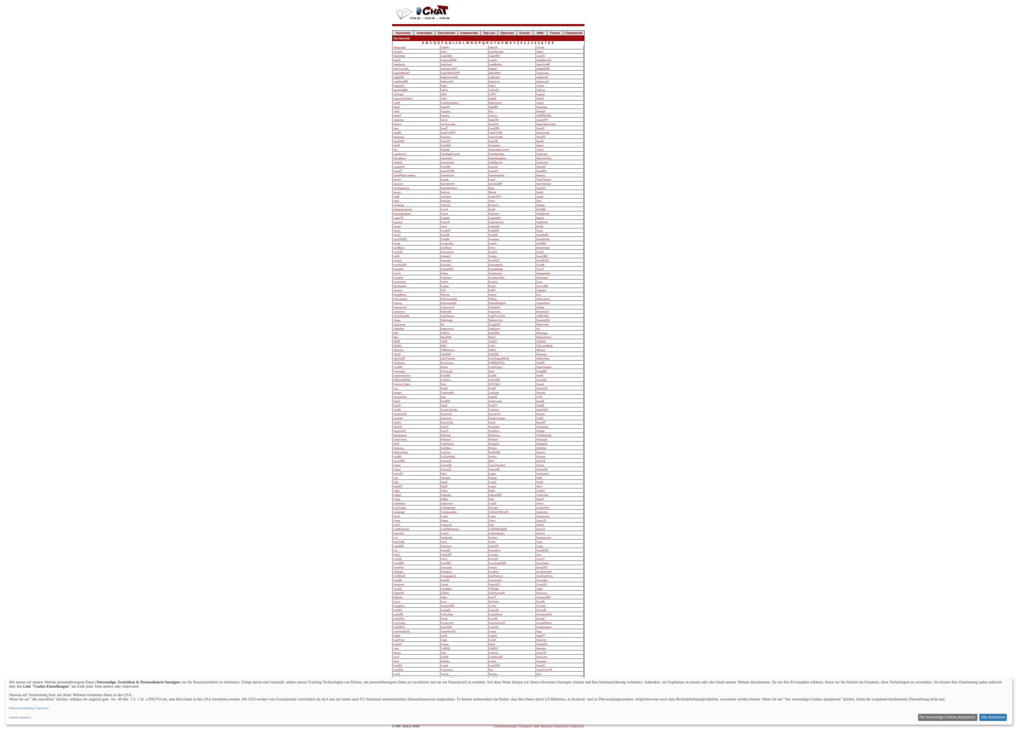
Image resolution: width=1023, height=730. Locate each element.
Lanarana (398, 120)
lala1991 (493, 107)
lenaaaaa (494, 239)
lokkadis (445, 478)
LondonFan (543, 507)
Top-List (489, 33)
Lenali (396, 243)
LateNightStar (496, 154)
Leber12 (445, 205)
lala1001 (445, 107)
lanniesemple (448, 124)
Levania (493, 282)
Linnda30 (542, 380)
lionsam (541, 392)
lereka (444, 273)
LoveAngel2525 (497, 563)
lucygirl (541, 618)
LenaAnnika (543, 239)
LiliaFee (445, 333)
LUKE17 (493, 648)
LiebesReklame (497, 303)
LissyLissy (543, 426)
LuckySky (398, 618)
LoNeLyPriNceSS (498, 512)
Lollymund (446, 503)
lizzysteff (446, 461)
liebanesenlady (449, 299)
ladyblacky (399, 64)
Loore (492, 520)
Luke (396, 648)
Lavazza (398, 183)
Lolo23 (492, 503)
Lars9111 (446, 145)
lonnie (396, 516)
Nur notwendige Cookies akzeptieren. (947, 717)
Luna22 (541, 665)
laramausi (398, 137)
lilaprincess (447, 328)
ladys (444, 85)
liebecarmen (543, 299)
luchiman (494, 601)
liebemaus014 (448, 303)
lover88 (397, 580)
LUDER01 (399, 627)
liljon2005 (446, 337)
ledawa (541, 205)
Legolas (445, 218)
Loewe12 (446, 469)
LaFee (444, 90)
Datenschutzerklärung (21, 708)
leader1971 (495, 196)
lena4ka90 (542, 235)
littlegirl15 (542, 444)
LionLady (494, 392)
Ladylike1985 (400, 81)
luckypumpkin (544, 614)
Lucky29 (493, 610)
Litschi (444, 431)
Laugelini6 (398, 166)
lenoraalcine (447, 252)
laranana (445, 137)
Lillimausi (398, 350)
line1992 (445, 375)
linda (491, 371)
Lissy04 (397, 426)
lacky (444, 51)
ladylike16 (542, 77)
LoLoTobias (399, 507)
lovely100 (542, 567)
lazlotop (445, 192)
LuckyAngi (447, 614)
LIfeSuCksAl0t (401, 316)
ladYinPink (495, 73)
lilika (395, 337)
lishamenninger (497, 418)
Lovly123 (542, 584)
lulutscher (542, 657)
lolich (539, 486)
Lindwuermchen (402, 375)
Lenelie (493, 243)
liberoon (445, 294)
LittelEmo (494, 431)
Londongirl (399, 512)
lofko (443, 473)
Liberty (493, 294)
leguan (540, 218)
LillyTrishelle (448, 358)
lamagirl (541, 111)
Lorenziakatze (497, 533)
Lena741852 (400, 239)
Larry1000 (398, 141)
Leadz (540, 196)
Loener (397, 465)
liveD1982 (494, 452)
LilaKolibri (398, 328)
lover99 (445, 580)
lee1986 (541, 209)
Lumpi (492, 661)
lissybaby (494, 426)
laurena (541, 175)
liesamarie (494, 311)
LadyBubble (495, 64)
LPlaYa (445, 593)
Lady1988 (446, 56)
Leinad (397, 226)
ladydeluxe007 (449, 68)
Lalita (396, 111)
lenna (492, 247)
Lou (395, 550)
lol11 (395, 482)
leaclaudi (446, 196)
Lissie (492, 422)
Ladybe (493, 60)
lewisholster (400, 286)
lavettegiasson (401, 188)
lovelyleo (494, 571)
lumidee (445, 661)
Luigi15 (493, 635)
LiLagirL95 (494, 324)
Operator (507, 33)
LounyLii (493, 554)
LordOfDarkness (450, 529)
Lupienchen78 (544, 669)
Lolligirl (397, 495)
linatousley (399, 371)
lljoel (491, 461)
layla (491, 188)
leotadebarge (496, 269)
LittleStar (542, 448)
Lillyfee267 (399, 358)
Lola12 (492, 482)
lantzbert (494, 124)
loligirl (396, 490)
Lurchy (445, 674)
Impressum (577, 726)
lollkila (444, 499)
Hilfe (540, 33)
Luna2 (444, 665)
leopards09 (447, 269)
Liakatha (541, 290)
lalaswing (542, 107)
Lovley (444, 584)
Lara (395, 128)
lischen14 (446, 414)
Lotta (444, 542)
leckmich (494, 205)
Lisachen (494, 409)
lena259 (493, 235)
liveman (541, 452)
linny (443, 384)
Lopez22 (541, 520)
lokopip (493, 478)
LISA (539, 397)
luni (491, 669)
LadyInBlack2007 (450, 73)
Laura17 (397, 171)
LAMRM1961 (544, 115)
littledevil (446, 439)
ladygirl (493, 68)
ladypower (399, 85)
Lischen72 (494, 414)
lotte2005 (398, 546)
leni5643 (541, 243)
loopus (444, 520)
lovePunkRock (545, 576)
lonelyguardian (449, 512)
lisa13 (396, 401)
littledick (493, 439)
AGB (536, 726)
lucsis (444, 618)
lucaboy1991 (544, 597)
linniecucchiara (401, 384)
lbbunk (492, 192)
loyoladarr (446, 588)
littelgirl (541, 431)
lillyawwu (542, 354)
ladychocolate (401, 68)
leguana (397, 222)
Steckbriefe (446, 33)
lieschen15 (543, 311)
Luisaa (444, 644)
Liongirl (397, 392)
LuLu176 (541, 652)
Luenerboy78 (448, 631)
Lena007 (445, 230)
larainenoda (543, 132)
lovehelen (398, 567)
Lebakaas (398, 205)
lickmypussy (400, 299)
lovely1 (493, 567)
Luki (443, 652)
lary (395, 149)
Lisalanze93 (400, 414)
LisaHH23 (542, 409)
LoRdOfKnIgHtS (498, 529)
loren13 (541, 529)
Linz (395, 388)
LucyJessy (399, 623)
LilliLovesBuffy (545, 345)
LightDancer (447, 316)
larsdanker (495, 145)
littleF (396, 444)
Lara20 (540, 128)
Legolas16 (494, 218)
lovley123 (494, 584)
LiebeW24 (494, 307)
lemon (396, 230)
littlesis (493, 448)
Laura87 (493, 171)
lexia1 (492, 286)
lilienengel (542, 333)
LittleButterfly (544, 435)
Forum (555, 33)
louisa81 (445, 550)
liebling (540, 307)
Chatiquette (574, 33)
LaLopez (445, 111)
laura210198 (447, 171)
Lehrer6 (445, 222)
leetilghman (543, 213)
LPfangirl (494, 588)
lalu (491, 111)
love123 (493, 559)
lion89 (492, 388)
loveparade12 (448, 576)
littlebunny (494, 435)
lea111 (540, 192)
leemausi (494, 213)
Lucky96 (398, 614)
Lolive (444, 490)
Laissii (540, 103)
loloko (540, 503)
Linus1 (540, 384)
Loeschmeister (497, 465)
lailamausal (495, 103)
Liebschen (399, 311)
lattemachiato (544, 158)
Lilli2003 (541, 341)
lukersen (541, 648)
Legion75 (398, 218)
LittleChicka (400, 439)
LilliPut (492, 350)
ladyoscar (494, 81)
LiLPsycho (399, 363)
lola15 (540, 482)
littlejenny (398, 448)
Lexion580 (542, 286)
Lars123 (445, 141)
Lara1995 (494, 128)
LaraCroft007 (448, 132)
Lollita (396, 499)
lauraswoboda (496, 175)
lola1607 (398, 486)
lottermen (446, 546)
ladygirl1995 (543, 68)
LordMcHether (401, 529)
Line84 (492, 375)
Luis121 (397, 644)
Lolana (492, 486)
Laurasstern (447, 175)
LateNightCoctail (450, 154)
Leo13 (540, 252)
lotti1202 (493, 546)
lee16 (492, 209)
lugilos (396, 635)
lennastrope (543, 247)
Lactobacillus (496, 51)
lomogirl (493, 507)
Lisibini (397, 422)
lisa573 (493, 405)
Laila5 (396, 103)
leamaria (445, 201)
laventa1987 (495, 183)
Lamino (493, 115)
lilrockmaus (447, 363)
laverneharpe (544, 183)
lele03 (540, 226)
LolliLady (446, 495)
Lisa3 (444, 405)
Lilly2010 (494, 354)
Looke (444, 516)
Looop (396, 520)
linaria (444, 367)
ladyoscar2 (543, 81)
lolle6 (492, 490)
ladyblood (446, 64)
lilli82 (443, 345)
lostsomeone (544, 537)
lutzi (539, 674)
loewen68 (494, 469)
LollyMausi (399, 503)
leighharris (542, 222)
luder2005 (446, 627)
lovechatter (543, 563)
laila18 (492, 98)
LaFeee (541, 90)
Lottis (540, 546)
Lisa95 (397, 409)
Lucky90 (541, 610)
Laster (540, 149)
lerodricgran (495, 273)
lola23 (444, 486)
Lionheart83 (447, 392)
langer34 (493, 120)
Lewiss (445, 286)
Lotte (539, 542)
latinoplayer (399, 158)
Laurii (492, 179)
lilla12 (492, 337)
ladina (540, 51)
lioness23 (542, 388)
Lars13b (493, 141)
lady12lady (399, 56)
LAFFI (492, 94)
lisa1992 (445, 401)
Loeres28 (446, 465)
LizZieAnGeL (448, 456)
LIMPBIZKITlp (497, 363)
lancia (444, 120)
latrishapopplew (497, 158)
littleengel (542, 439)
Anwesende (469, 33)
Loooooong (543, 516)
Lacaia (540, 47)
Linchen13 (446, 371)
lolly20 (540, 499)
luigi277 (541, 635)
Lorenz (445, 533)
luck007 (397, 610)
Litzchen (445, 452)
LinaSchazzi (495, 367)
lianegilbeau (399, 294)
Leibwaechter (496, 222)
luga (539, 631)
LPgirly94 (398, 593)
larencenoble (496, 137)
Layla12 (541, 188)
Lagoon (541, 94)
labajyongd (399, 47)
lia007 (492, 290)
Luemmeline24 (401, 631)
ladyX (492, 85)
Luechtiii (493, 627)
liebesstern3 (400, 307)
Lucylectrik (447, 623)
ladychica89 (543, 64)
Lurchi (396, 674)
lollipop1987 (495, 495)
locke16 (541, 461)
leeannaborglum (402, 213)
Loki (395, 478)
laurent (397, 179)
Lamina (445, 115)
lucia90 (541, 601)
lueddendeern (544, 627)
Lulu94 (444, 657)
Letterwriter (399, 282)
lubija (444, 597)
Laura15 (541, 166)
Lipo (443, 397)
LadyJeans (543, 73)
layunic (397, 192)
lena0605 (494, 230)
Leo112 (493, 252)
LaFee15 (494, 90)
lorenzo (541, 533)
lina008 (541, 363)
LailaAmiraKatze (450, 103)
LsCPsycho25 (497, 593)
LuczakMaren (544, 623)
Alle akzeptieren (993, 717)
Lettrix (444, 282)
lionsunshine (400, 397)
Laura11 (493, 166)
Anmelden (424, 33)
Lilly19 (396, 354)
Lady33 (541, 56)
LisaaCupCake (449, 409)
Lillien (492, 345)
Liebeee (397, 303)
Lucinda (541, 606)
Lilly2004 (446, 354)
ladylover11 (447, 81)
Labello (445, 47)
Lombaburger (448, 507)
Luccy (396, 601)
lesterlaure (542, 277)
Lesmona (446, 277)
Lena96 (445, 239)
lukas (492, 644)
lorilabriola (446, 537)
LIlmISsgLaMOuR (499, 358)
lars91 (396, 145)
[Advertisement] (522, 13)
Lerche (397, 273)
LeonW (541, 264)
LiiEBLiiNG (543, 316)
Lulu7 (396, 657)
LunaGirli (398, 669)
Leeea (444, 213)
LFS (443, 290)
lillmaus (541, 350)
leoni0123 (494, 260)
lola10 (444, 482)
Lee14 (444, 209)
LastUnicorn (400, 154)
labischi (493, 47)
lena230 (445, 235)
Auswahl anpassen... (20, 717)
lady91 (397, 60)
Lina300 (397, 367)
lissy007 (541, 422)
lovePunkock (496, 576)
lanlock (397, 124)
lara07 (444, 128)
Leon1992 (542, 256)
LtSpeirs (398, 597)
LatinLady (542, 154)
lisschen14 (447, 422)
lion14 (444, 388)
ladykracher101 (449, 77)
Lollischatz (543, 495)
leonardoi (446, 260)
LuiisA (492, 640)
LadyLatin (494, 77)
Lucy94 (493, 618)
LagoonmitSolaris (402, 98)
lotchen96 (398, 542)
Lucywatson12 (497, 623)
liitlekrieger (447, 320)
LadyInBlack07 (401, 73)
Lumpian (541, 661)
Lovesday (542, 580)
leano (492, 201)
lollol (491, 499)
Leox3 (540, 269)
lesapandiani (543, 273)
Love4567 (398, 563)
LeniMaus (446, 247)
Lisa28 (397, 405)
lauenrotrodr (447, 162)
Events (524, 33)
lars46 (540, 141)
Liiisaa (396, 320)
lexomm (397, 290)
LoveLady (446, 567)
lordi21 (540, 525)
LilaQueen (494, 328)
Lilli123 (493, 341)
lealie (396, 201)
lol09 (539, 478)
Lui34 (444, 635)
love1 (444, 559)
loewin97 (398, 473)
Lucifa (492, 606)
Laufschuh (542, 162)
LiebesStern (543, 303)
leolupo (493, 256)
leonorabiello (496, 264)
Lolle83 (541, 490)
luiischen (541, 640)
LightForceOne (497, 316)
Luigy (444, 640)
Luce (443, 601)
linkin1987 (494, 380)
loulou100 (446, 554)
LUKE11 (445, 648)
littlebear (445, 435)
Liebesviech (447, 307)
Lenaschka (447, 243)
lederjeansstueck (402, 209)
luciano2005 (447, 606)
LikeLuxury (399, 324)
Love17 (541, 559)
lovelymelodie (544, 571)
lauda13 (397, 162)
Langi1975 (542, 120)
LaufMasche (496, 162)
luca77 (492, 597)
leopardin (398, 269)
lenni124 (398, 252)
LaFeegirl (398, 94)
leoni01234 (543, 260)
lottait (492, 542)
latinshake (446, 158)
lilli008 (396, 341)
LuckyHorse (495, 614)
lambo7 (397, 115)
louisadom (494, 550)
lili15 (395, 333)
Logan (492, 473)
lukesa (397, 652)
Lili (538, 328)
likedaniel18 (543, 320)
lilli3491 (397, 345)
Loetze (540, 465)
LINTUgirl (494, 384)
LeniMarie (398, 247)
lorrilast (493, 537)
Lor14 (396, 525)
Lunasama (447, 669)
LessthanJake (497, 277)
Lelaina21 (494, 226)
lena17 (397, 235)
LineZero (446, 380)
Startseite (403, 33)
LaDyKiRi (398, 77)
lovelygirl (398, 571)
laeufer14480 (400, 90)
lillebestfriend (544, 337)
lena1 (540, 230)
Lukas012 (542, 644)
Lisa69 (540, 405)
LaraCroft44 (495, 132)
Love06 (397, 559)
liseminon (446, 418)
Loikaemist (543, 473)
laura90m (542, 171)
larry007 (541, 137)
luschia (493, 674)
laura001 (445, 166)
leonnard (445, 264)
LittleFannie (447, 444)
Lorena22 (398, 533)
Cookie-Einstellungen (505, 726)
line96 (540, 375)
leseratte (398, 277)
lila (442, 324)
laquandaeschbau (546, 124)
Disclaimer (547, 726)
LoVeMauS (399, 576)
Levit (539, 282)
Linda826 (542, 371)
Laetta (540, 85)
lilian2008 (494, 333)
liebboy (493, 299)
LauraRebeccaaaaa (404, 175)
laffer (444, 94)
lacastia (397, 51)
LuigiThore (399, 640)
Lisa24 (540, 401)
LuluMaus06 (495, 657)
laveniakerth (447, 183)
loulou (396, 554)
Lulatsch (493, 652)
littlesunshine (400, 452)
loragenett (446, 525)
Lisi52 (540, 418)
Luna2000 (494, 665)
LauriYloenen (544, 179)
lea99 (396, 196)
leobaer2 (445, 256)
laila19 (540, 98)
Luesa (492, 631)
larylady (445, 149)
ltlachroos (542, 593)
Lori (395, 537)
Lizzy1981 (399, 461)
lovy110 (397, 588)
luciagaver (399, 606)
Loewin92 (542, 469)
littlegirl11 (494, 444)
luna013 (397, 665)
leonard (397, 260)
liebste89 (446, 311)
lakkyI (396, 107)
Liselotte (398, 418)
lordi (491, 525)
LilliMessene (448, 350)
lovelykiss (446, 571)
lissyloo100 (399, 431)
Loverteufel (495, 580)
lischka (541, 414)
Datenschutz (562, 726)
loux (539, 554)
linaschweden (544, 367)
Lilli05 (444, 341)
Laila (443, 98)
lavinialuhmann (449, 188)
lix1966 (397, 456)
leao (539, 201)
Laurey (445, 179)
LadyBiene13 (544, 60)
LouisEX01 (543, 550)
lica (539, 294)
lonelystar (542, 512)
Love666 (445, 563)
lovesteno (398, 584)
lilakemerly (543, 324)
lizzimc (493, 456)
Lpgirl (540, 588)
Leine (444, 226)
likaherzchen (496, 320)
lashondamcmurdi (499, 149)
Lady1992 (494, 56)
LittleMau (446, 448)
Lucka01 (445, 610)
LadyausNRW (449, 60)
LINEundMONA (402, 380)
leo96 (396, 256)
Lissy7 (444, 426)
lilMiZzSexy (543, 358)
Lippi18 (493, 397)
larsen (540, 145)
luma (396, 661)
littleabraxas (400, 435)
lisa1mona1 (495, 401)
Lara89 (397, 132)
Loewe (397, 469)
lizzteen (541, 456)
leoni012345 (400, 264)
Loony (492, 516)
